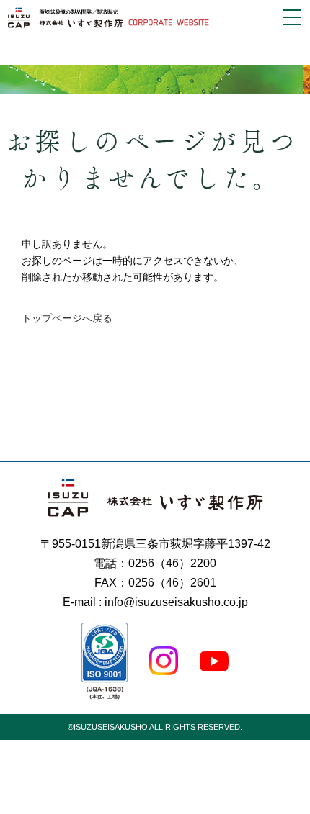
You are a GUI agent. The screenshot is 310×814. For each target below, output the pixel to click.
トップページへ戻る (67, 318)
